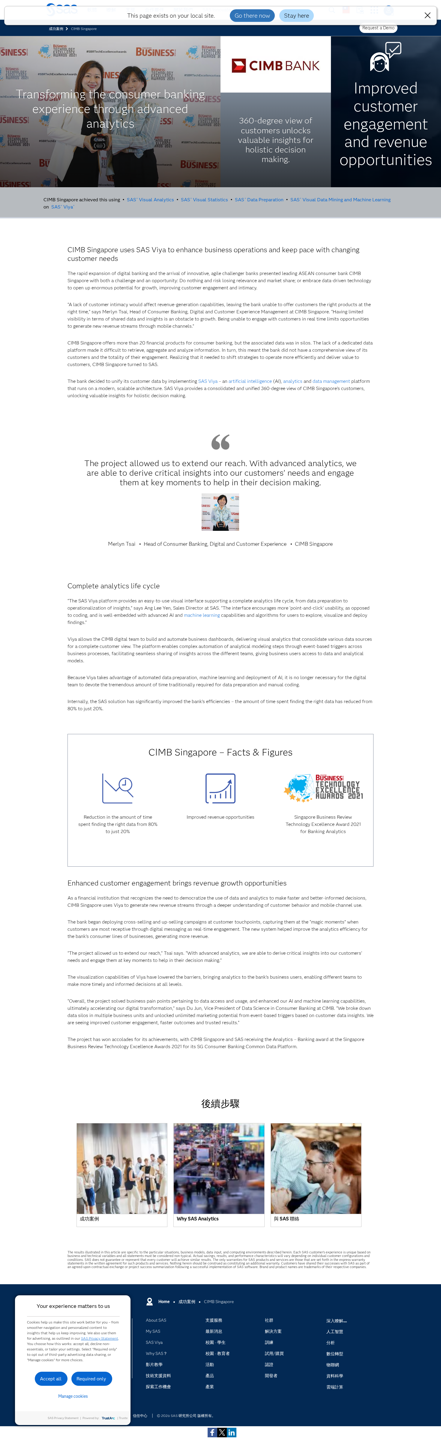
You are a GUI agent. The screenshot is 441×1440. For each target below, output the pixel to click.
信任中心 (140, 1415)
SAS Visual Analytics (150, 200)
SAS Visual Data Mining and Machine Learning (340, 200)
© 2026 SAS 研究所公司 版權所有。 (186, 1415)
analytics (292, 381)
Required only (91, 1379)
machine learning (202, 615)
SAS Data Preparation (259, 200)
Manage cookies (73, 1396)
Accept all (51, 1379)
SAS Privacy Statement (99, 1338)
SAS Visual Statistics (204, 200)
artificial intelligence (250, 381)
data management (331, 381)
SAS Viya (62, 207)
